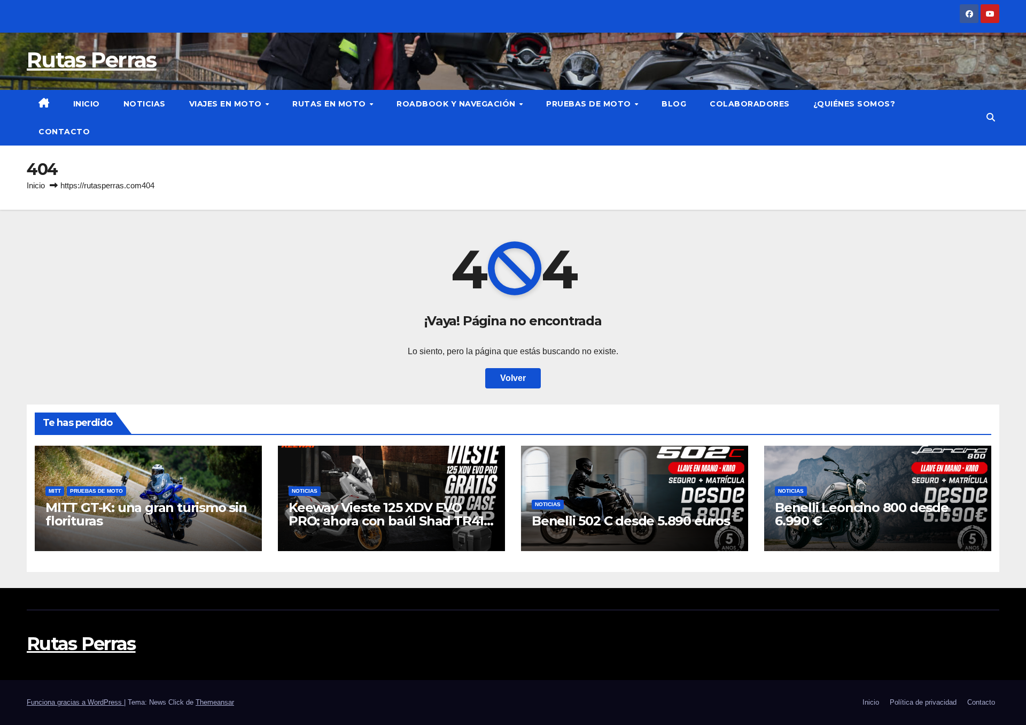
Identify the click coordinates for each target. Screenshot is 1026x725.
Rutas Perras (92, 60)
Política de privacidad (923, 702)
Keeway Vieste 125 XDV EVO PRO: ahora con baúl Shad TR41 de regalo (386, 521)
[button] (990, 117)
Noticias (144, 104)
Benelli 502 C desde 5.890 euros (631, 521)
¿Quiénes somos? (854, 104)
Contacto (64, 131)
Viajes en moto (227, 104)
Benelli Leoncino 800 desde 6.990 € (862, 514)
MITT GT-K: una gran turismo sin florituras (146, 514)
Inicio (86, 104)
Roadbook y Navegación (457, 104)
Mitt (55, 491)
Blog (674, 104)
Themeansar (215, 702)
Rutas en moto (330, 104)
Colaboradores (750, 104)
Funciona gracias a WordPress (75, 702)
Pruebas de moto (589, 104)
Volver (513, 378)
